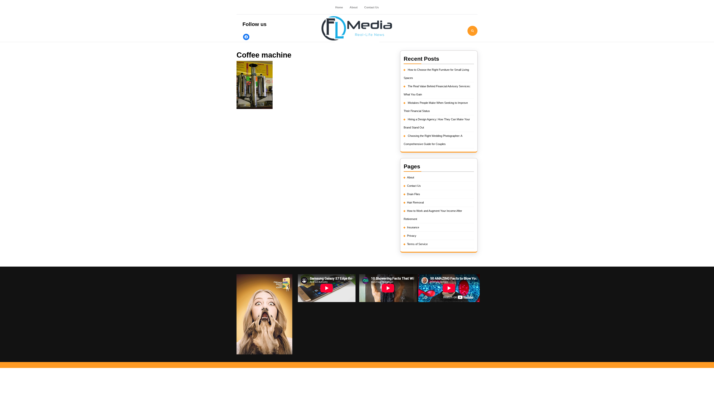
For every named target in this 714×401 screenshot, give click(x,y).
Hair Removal (415, 202)
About (354, 7)
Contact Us (371, 7)
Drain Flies (413, 194)
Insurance (413, 227)
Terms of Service (417, 244)
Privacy (411, 235)
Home (339, 7)
